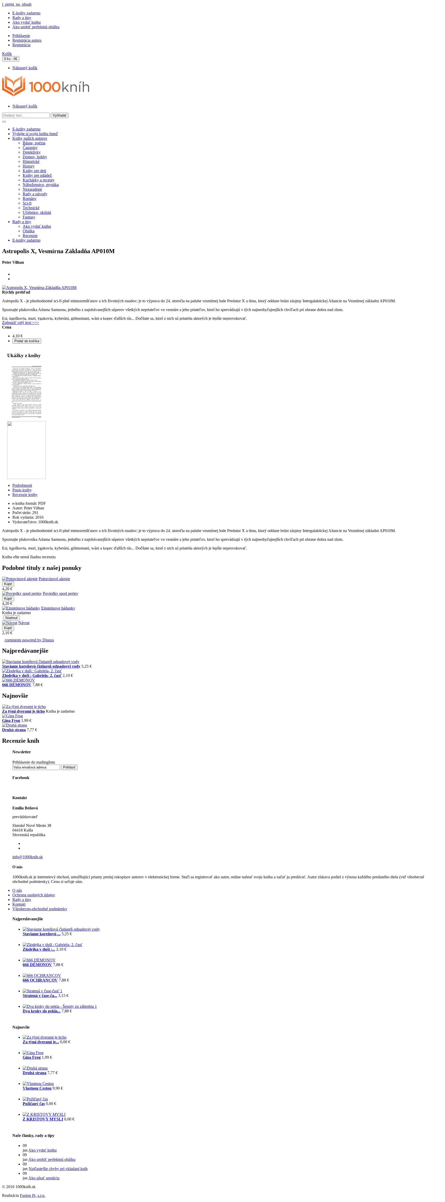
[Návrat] (9, 623)
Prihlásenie (21, 35)
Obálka (29, 231)
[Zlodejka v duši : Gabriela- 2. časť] (32, 671)
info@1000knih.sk (27, 857)
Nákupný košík (24, 68)
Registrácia (21, 45)
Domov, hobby (35, 157)
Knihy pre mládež (37, 175)
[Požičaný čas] (35, 1099)
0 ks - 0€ (10, 59)
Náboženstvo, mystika (41, 184)
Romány (30, 198)
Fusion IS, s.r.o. (32, 1195)
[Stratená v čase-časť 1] (42, 991)
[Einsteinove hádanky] (21, 608)
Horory (29, 166)
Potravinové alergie (54, 579)
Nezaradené (32, 189)
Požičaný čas (34, 1103)
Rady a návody (35, 194)
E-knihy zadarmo (26, 13)
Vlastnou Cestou (37, 1088)
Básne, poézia (34, 143)
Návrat (23, 623)
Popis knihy (22, 490)
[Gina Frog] (12, 716)
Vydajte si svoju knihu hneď (35, 133)
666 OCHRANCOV (40, 980)
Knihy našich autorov (29, 138)
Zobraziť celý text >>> (20, 322)
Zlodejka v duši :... (39, 949)
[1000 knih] (45, 93)
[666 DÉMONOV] (18, 680)
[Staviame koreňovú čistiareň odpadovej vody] (40, 661)
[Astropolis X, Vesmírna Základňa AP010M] (39, 287)
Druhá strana (14, 730)
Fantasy (29, 217)
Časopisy (30, 147)
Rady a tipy (21, 17)
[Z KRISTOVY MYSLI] (44, 1114)
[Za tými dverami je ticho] (24, 706)
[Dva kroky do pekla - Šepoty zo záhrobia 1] (60, 1006)
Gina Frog (11, 720)
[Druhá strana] (14, 725)
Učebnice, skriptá (37, 212)
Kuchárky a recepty (39, 180)
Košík (7, 53)
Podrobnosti (22, 485)
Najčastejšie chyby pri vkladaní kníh (58, 1168)
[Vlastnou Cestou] (38, 1083)
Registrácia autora (26, 40)
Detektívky (32, 152)
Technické (31, 208)
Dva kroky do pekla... (42, 1011)
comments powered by (29, 640)
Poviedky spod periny (60, 593)
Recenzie (30, 235)
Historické (31, 161)
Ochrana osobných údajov (33, 895)
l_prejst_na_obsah (16, 4)
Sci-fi (27, 203)
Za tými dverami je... (41, 1042)
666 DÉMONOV (16, 685)
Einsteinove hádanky (58, 608)
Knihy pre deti (34, 171)
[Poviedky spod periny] (22, 593)
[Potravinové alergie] (20, 579)
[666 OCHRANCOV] (42, 975)
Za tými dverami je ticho (23, 711)
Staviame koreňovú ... (42, 934)
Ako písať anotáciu (43, 1178)
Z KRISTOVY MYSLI (43, 1119)
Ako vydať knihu (26, 22)
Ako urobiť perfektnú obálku (35, 27)
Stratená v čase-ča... (40, 995)
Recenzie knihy (25, 494)
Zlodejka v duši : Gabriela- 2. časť (32, 675)
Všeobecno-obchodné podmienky (39, 909)
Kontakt (18, 904)
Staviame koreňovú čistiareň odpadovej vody (41, 666)
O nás (17, 890)
